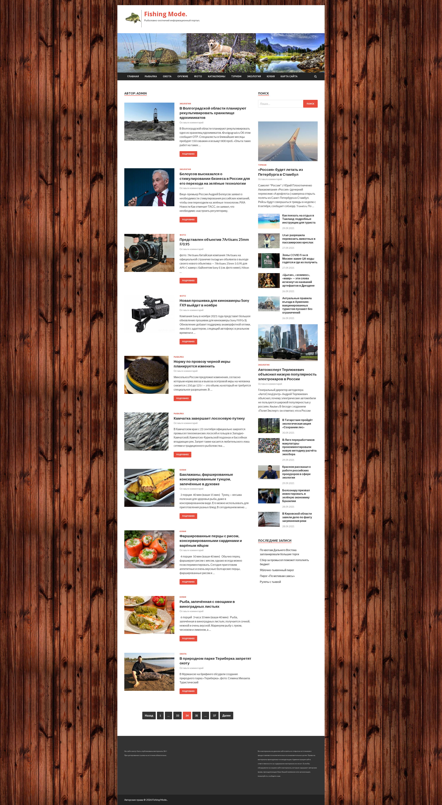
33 (177, 715)
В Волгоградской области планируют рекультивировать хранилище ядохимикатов (213, 113)
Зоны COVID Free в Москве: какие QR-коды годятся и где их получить (300, 258)
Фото (198, 76)
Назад (149, 715)
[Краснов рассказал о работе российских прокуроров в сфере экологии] (269, 478)
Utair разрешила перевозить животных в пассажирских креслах (298, 238)
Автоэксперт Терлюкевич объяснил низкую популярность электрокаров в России (287, 374)
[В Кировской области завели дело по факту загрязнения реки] (269, 525)
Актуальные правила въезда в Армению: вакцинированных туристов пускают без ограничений (297, 305)
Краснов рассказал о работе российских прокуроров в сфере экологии (296, 472)
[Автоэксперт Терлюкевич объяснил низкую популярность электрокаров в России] (288, 361)
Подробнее (188, 154)
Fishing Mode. (165, 14)
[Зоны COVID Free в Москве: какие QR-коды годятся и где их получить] (269, 267)
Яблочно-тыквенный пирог (277, 570)
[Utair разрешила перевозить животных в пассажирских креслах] (269, 247)
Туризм (236, 76)
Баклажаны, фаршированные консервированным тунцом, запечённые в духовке (206, 479)
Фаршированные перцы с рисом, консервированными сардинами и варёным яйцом (211, 540)
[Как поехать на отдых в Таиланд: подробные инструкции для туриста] (269, 227)
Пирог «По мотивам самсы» (277, 575)
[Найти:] (288, 104)
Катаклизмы (216, 76)
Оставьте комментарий (191, 122)
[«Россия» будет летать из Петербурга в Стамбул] (288, 161)
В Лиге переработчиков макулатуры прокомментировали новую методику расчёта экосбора (299, 447)
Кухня (271, 76)
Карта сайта (289, 76)
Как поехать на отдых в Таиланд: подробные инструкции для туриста (298, 219)
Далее (226, 715)
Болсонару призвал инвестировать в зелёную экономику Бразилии (296, 496)
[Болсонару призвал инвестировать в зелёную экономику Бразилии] (269, 502)
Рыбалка (151, 76)
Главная (133, 76)
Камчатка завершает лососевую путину (209, 418)
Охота (167, 76)
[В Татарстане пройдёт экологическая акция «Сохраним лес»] (269, 432)
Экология (254, 76)
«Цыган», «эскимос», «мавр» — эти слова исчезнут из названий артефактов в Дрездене (298, 280)
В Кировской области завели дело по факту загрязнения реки (297, 517)
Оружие (182, 76)
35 (196, 715)
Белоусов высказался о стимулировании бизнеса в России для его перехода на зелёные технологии (215, 178)
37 (214, 715)
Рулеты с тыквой (270, 581)
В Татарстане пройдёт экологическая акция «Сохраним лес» (297, 423)
